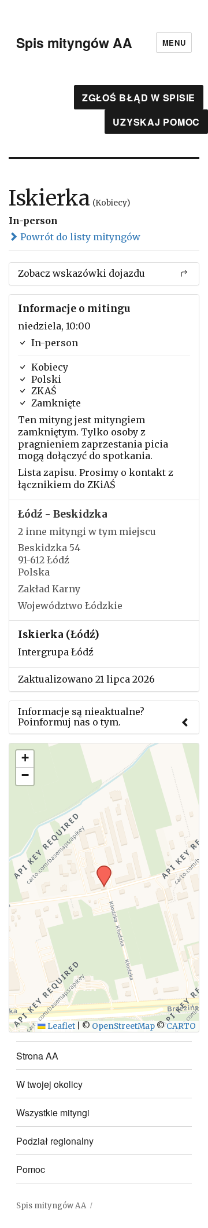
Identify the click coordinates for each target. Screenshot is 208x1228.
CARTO (181, 1026)
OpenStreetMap (123, 1026)
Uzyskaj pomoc (156, 122)
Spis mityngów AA (74, 42)
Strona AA (37, 1055)
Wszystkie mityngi (53, 1112)
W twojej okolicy (49, 1084)
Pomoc (30, 1169)
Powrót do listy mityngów (79, 237)
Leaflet (60, 1026)
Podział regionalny (55, 1141)
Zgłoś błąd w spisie (138, 97)
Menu (173, 42)
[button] (99, 869)
